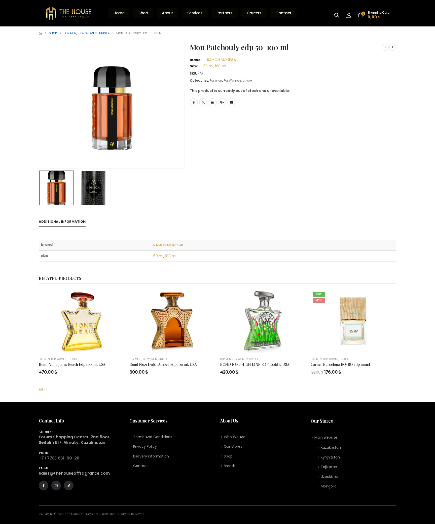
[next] (392, 47)
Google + (222, 102)
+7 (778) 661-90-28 (59, 458)
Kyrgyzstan (330, 457)
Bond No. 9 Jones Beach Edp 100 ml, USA (72, 364)
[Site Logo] (68, 13)
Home (119, 13)
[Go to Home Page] (40, 33)
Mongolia (329, 486)
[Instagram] (56, 485)
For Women (232, 80)
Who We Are (234, 436)
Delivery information (151, 456)
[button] (40, 105)
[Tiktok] (69, 485)
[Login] (350, 15)
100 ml (170, 255)
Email (231, 102)
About (167, 13)
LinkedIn (213, 102)
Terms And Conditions (152, 436)
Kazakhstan (331, 447)
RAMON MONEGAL (222, 59)
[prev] (385, 47)
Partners (224, 13)
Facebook (194, 102)
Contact (283, 13)
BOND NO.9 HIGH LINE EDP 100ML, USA (254, 364)
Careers (254, 13)
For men (216, 80)
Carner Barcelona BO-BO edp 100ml (340, 364)
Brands (230, 465)
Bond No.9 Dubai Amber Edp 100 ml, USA (163, 364)
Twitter (203, 102)
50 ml (158, 255)
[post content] (81, 321)
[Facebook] (43, 485)
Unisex (247, 80)
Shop (143, 13)
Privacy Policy (145, 446)
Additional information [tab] (62, 221)
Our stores (233, 446)
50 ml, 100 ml (214, 66)
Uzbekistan (330, 476)
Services (195, 13)
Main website (325, 437)
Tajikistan (329, 466)
